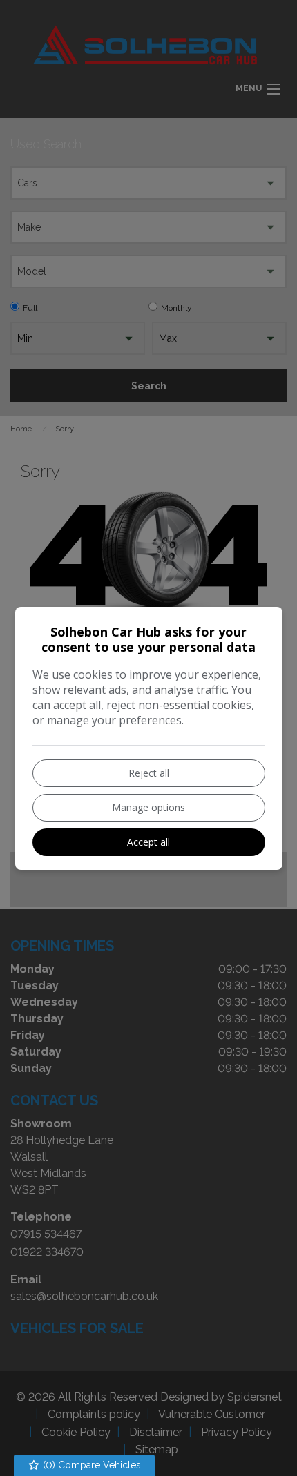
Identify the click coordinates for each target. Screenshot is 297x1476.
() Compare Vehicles (90, 1464)
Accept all (148, 841)
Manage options (148, 807)
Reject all (148, 772)
